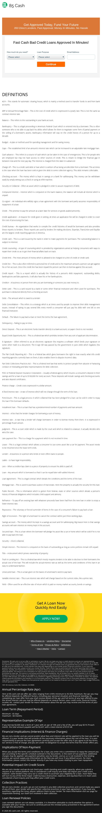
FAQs (54, 648)
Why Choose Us (37, 641)
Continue (51, 64)
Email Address (73, 52)
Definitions (66, 645)
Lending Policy (53, 641)
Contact (61, 648)
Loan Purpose (43, 52)
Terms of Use (37, 645)
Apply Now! (51, 618)
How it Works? (43, 648)
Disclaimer (66, 641)
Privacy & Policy (52, 645)
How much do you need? (17, 52)
